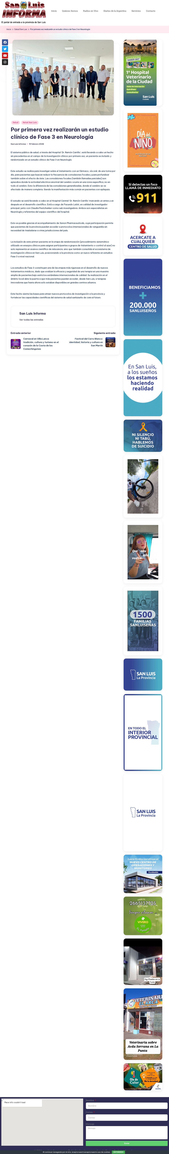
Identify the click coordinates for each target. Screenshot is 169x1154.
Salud (15, 122)
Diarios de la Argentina (115, 11)
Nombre (90, 1100)
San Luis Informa (32, 313)
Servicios (136, 11)
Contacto (150, 11)
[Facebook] (5, 42)
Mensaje (90, 1124)
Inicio (54, 11)
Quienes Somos (70, 11)
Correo (89, 1112)
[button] (31, 319)
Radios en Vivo (90, 11)
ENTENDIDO (118, 1152)
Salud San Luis (30, 122)
